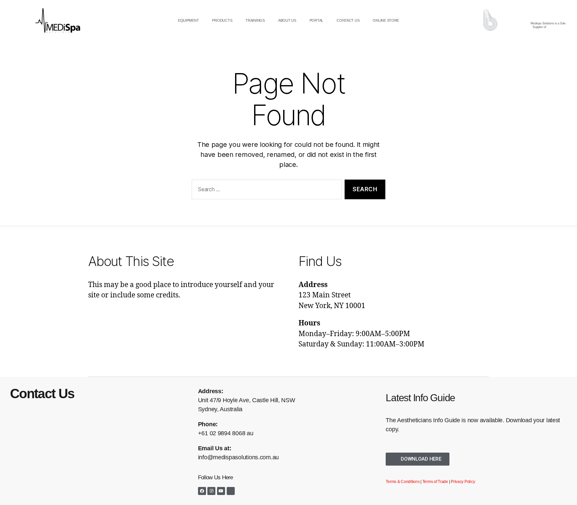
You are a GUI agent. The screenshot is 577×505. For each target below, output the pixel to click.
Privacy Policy (463, 481)
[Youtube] (221, 491)
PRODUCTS (222, 20)
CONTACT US (348, 20)
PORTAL (316, 20)
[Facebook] (202, 491)
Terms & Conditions (402, 481)
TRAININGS (255, 20)
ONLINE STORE (386, 20)
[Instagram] (211, 491)
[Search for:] (265, 191)
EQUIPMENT (188, 20)
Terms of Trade (435, 481)
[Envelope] (231, 491)
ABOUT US (287, 20)
